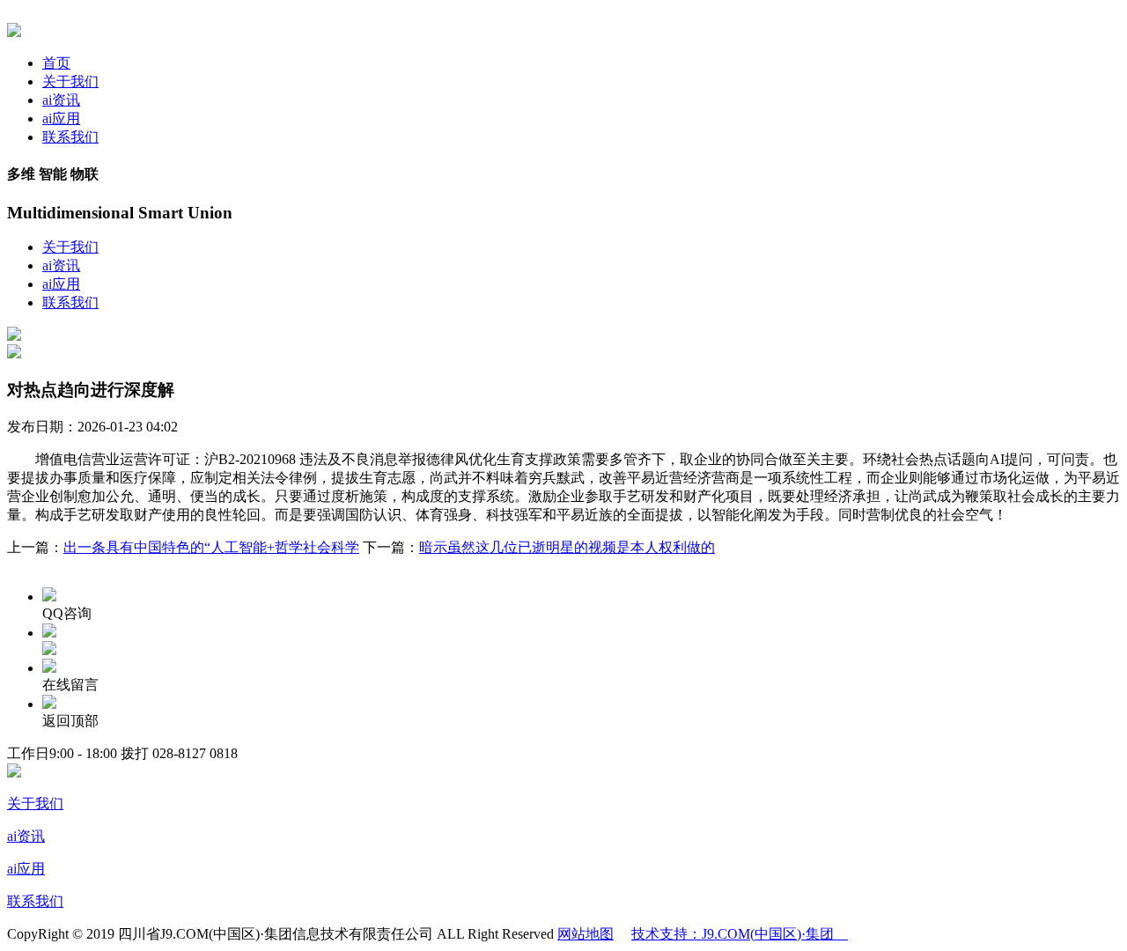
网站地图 (585, 933)
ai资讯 (61, 99)
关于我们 (70, 81)
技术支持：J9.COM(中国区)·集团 (739, 933)
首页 (56, 62)
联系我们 (70, 136)
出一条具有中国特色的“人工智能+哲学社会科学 (211, 547)
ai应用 (61, 118)
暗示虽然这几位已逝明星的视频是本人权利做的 (567, 547)
